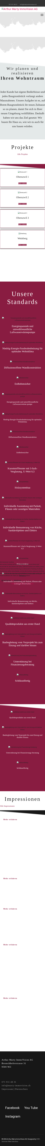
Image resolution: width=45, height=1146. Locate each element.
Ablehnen (17, 580)
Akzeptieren (6, 580)
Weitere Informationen (18, 584)
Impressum (30, 584)
